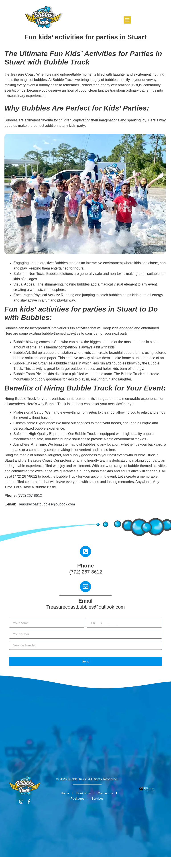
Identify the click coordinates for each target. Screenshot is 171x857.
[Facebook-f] (29, 801)
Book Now (83, 793)
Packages (77, 798)
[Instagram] (21, 801)
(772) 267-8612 (30, 495)
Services (98, 798)
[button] (127, 20)
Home (65, 793)
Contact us (105, 793)
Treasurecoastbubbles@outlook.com (46, 504)
